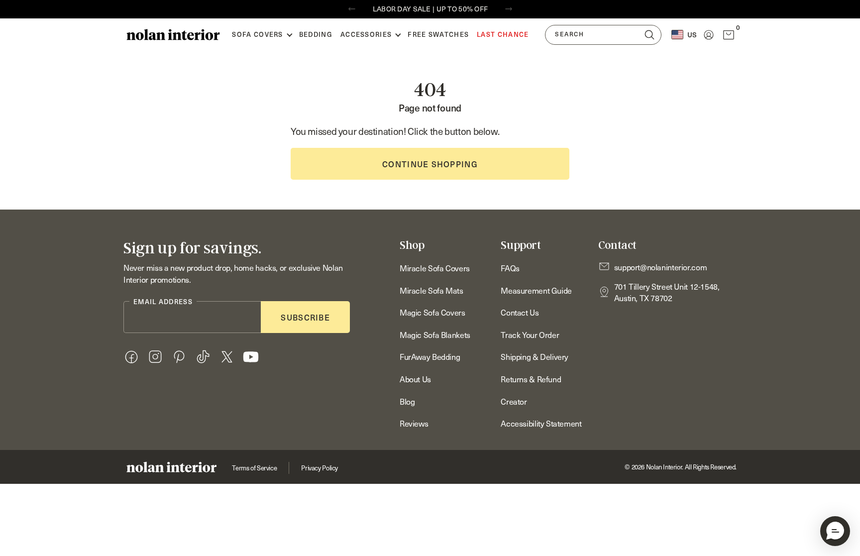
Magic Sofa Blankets (435, 334)
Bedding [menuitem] (315, 34)
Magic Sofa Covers (432, 312)
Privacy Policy (319, 467)
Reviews (414, 423)
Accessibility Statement (541, 423)
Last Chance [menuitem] (503, 34)
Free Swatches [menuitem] (438, 34)
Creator (514, 401)
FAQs (510, 268)
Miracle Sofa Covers (435, 268)
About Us (415, 379)
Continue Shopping (430, 164)
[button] (835, 531)
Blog (407, 401)
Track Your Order (530, 334)
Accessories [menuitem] (366, 34)
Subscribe (305, 317)
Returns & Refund (531, 379)
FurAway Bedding (430, 356)
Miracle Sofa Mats (431, 290)
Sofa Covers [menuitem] (257, 34)
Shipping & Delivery (534, 356)
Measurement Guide (536, 290)
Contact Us (519, 312)
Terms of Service (254, 467)
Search (569, 34)
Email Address (163, 301)
